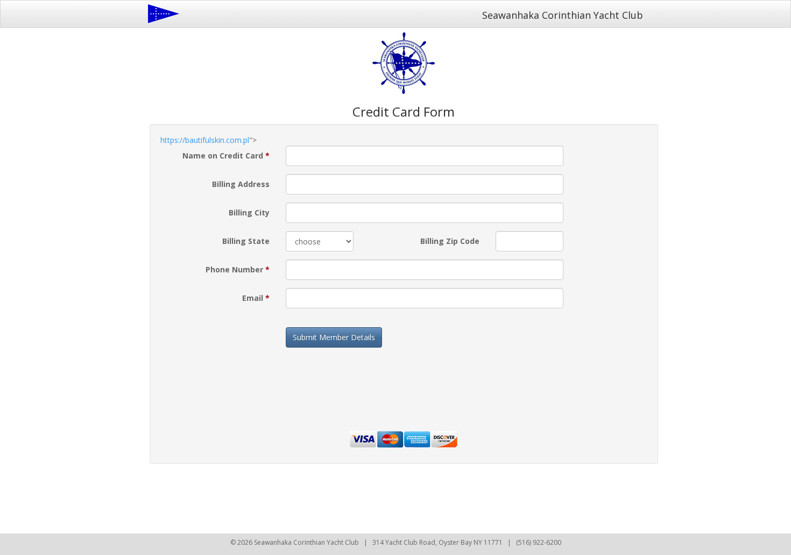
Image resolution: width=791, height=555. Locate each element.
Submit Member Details (334, 337)
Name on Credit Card (226, 155)
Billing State (246, 241)
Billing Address (241, 184)
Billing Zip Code (449, 241)
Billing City (249, 212)
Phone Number (238, 269)
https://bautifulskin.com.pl (204, 140)
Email (256, 298)
